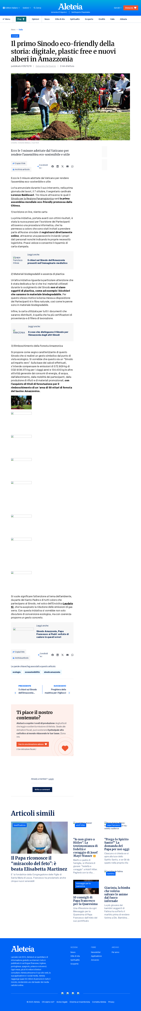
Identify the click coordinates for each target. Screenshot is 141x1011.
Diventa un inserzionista (80, 1002)
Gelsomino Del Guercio (46, 66)
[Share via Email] (67, 166)
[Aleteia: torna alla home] (70, 6)
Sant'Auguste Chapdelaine (80, 12)
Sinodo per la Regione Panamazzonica (32, 198)
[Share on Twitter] (62, 166)
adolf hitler (80, 825)
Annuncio (95, 960)
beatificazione (20, 825)
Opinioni (35, 19)
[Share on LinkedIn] (57, 166)
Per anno (115, 952)
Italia (112, 19)
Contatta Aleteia (99, 1002)
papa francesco (113, 825)
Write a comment (42, 789)
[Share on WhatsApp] (72, 166)
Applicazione (96, 956)
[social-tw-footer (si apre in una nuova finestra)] (73, 993)
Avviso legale (61, 1002)
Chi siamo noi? (48, 1002)
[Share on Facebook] (52, 166)
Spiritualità (74, 19)
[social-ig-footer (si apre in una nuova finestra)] (78, 993)
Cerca (38, 8)
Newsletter (96, 952)
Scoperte (89, 19)
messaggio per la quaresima (83, 884)
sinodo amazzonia (52, 672)
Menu (7, 19)
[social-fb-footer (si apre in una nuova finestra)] (68, 993)
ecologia (17, 672)
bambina (110, 873)
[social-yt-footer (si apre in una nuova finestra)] (62, 993)
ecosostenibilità (32, 672)
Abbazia (123, 19)
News (47, 19)
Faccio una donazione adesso (31, 744)
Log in (51, 779)
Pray (19, 19)
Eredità (102, 19)
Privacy (111, 1002)
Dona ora (129, 7)
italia (21, 29)
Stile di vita (60, 19)
